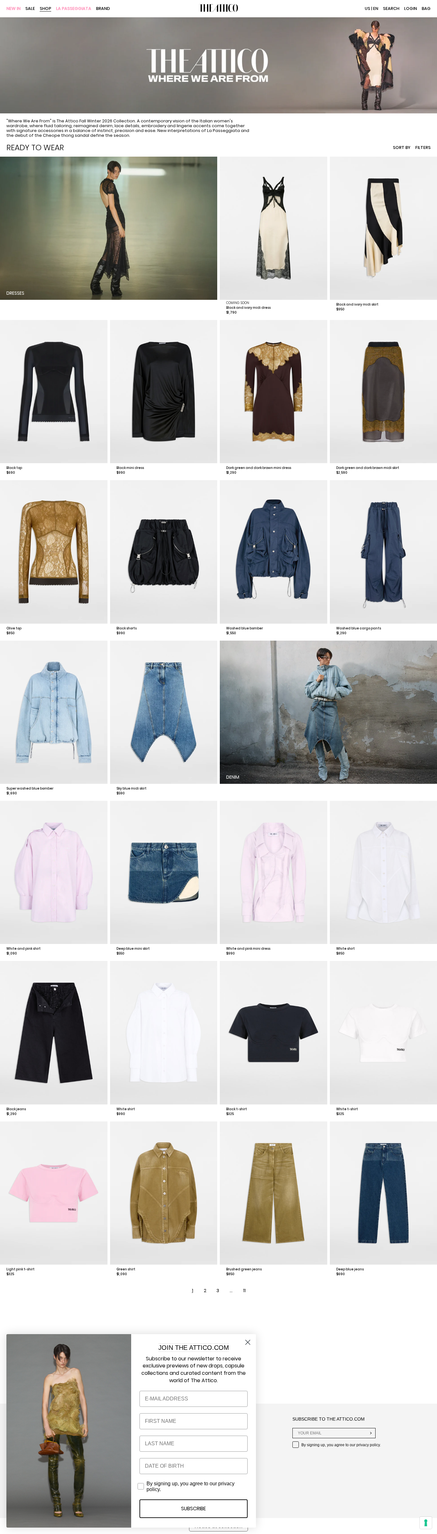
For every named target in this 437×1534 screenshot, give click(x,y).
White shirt (345, 948)
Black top (14, 467)
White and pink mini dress (248, 948)
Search (391, 8)
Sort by (401, 147)
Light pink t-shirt (20, 1269)
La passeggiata (73, 9)
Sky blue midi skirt (131, 788)
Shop (45, 9)
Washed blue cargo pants (358, 628)
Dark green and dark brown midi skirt (367, 467)
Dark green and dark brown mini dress (258, 467)
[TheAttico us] (218, 8)
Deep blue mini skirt (133, 948)
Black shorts (126, 628)
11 (244, 1290)
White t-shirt (347, 1109)
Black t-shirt (236, 1109)
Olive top (13, 628)
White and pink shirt (23, 948)
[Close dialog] (247, 1342)
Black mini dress (130, 467)
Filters (423, 147)
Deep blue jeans (350, 1269)
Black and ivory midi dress (248, 307)
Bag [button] (426, 8)
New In (13, 9)
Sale (30, 9)
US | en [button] (371, 8)
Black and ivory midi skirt (357, 304)
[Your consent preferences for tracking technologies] (426, 1523)
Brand (103, 9)
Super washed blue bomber (29, 788)
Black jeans (16, 1109)
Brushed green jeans (244, 1269)
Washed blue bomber (244, 628)
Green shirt (125, 1269)
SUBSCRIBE (193, 1508)
